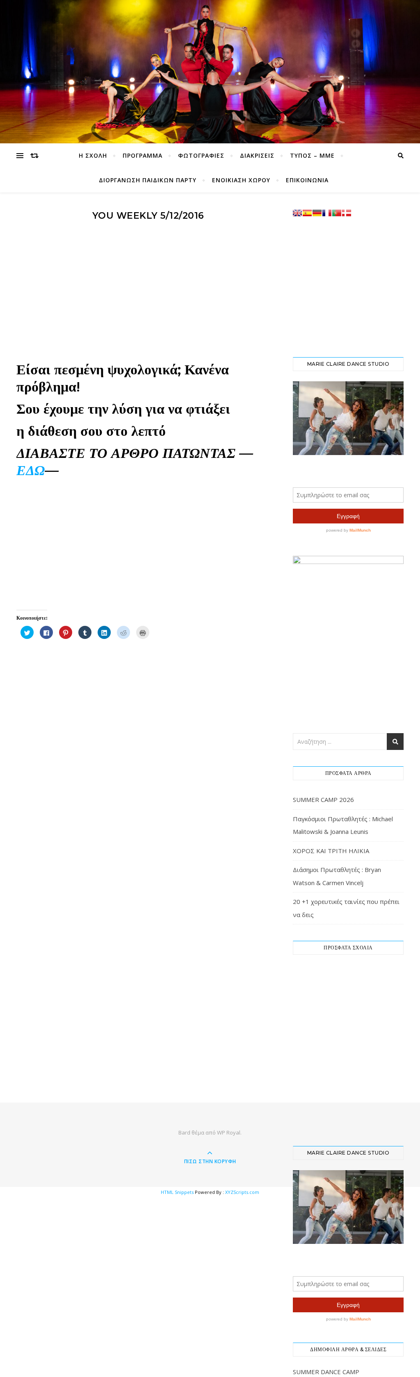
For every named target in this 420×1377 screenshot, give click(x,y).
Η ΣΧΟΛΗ (93, 155)
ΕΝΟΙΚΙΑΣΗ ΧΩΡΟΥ (241, 180)
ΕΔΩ (30, 470)
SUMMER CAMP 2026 (323, 799)
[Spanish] (307, 213)
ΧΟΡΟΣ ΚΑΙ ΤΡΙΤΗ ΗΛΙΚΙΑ (331, 851)
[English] (297, 213)
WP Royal (228, 1132)
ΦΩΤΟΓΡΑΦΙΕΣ (201, 155)
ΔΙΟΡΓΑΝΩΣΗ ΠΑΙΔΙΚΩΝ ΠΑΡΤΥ (147, 180)
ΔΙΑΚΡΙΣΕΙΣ (257, 155)
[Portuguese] (336, 213)
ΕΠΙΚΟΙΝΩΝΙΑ (307, 180)
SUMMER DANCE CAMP (326, 1372)
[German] (317, 213)
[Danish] (346, 213)
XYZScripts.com (242, 1192)
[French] (326, 213)
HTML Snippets (177, 1192)
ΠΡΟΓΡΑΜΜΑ (142, 155)
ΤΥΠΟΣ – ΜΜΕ (312, 155)
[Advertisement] (148, 295)
